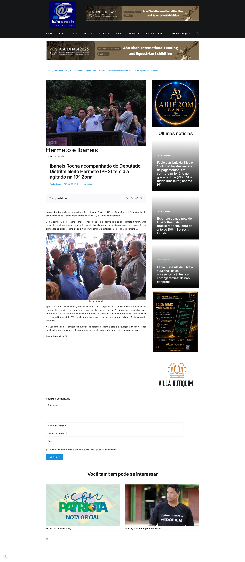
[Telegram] (136, 198)
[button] (198, 33)
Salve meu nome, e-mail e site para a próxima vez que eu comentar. (82, 449)
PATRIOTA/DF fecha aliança (59, 528)
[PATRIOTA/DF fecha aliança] (83, 486)
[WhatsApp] (132, 198)
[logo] (62, 2)
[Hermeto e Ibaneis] (96, 81)
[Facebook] (123, 198)
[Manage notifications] (6, 556)
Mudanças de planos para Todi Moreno (143, 528)
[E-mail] (141, 198)
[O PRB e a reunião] (83, 540)
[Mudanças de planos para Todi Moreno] (162, 486)
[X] (127, 198)
